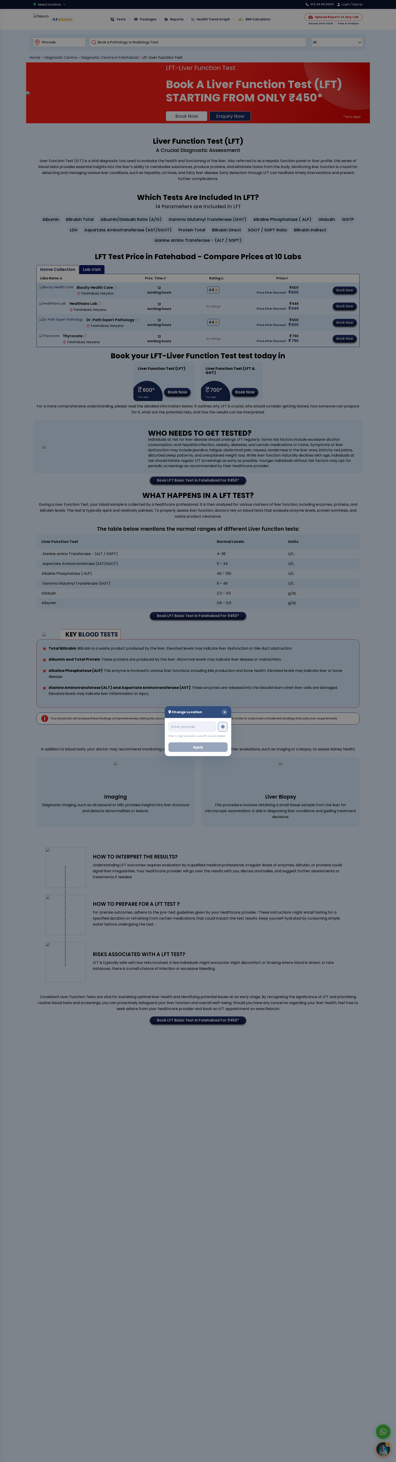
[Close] (225, 712)
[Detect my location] (223, 726)
